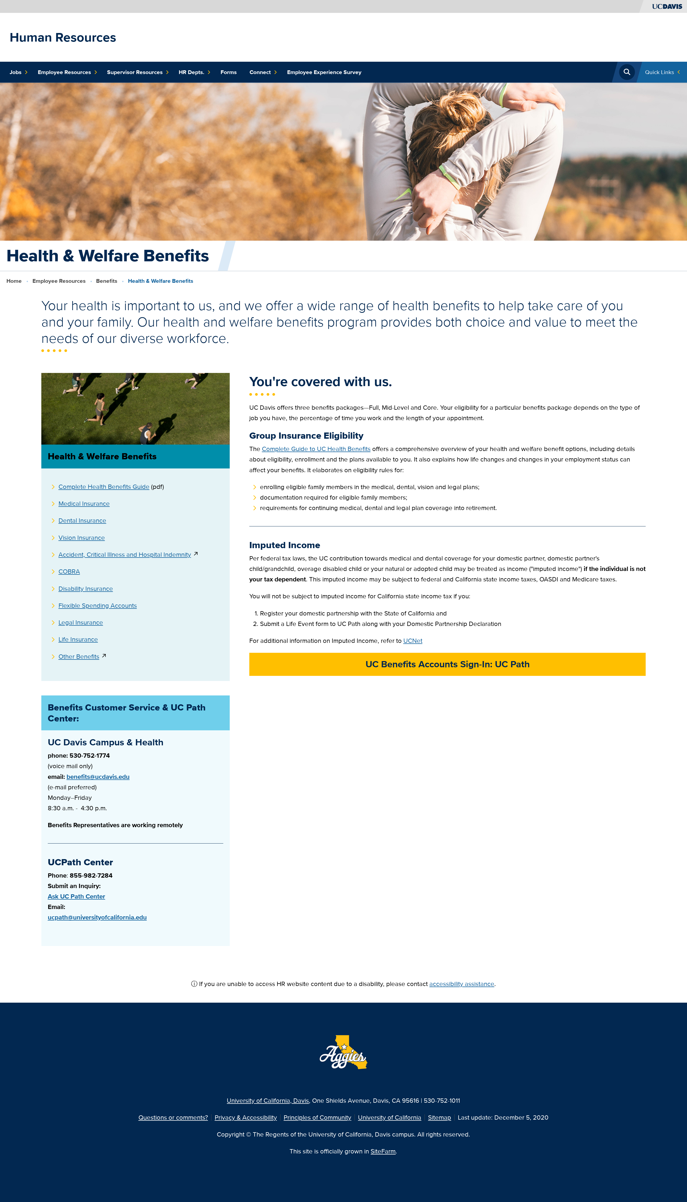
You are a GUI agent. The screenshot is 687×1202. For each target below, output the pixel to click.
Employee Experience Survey (324, 72)
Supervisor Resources (135, 72)
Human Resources (63, 37)
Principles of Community (317, 1117)
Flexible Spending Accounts (98, 605)
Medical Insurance (84, 503)
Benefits (106, 281)
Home (14, 281)
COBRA (69, 571)
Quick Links (659, 72)
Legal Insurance (81, 622)
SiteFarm (383, 1151)
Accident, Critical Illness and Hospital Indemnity (125, 554)
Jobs (15, 72)
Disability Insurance (86, 588)
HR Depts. (191, 72)
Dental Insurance (82, 520)
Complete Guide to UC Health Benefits (316, 448)
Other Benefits (79, 656)
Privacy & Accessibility (246, 1117)
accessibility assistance (461, 983)
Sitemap (439, 1117)
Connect (260, 72)
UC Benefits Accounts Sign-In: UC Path (448, 664)
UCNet (412, 640)
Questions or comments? (173, 1117)
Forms (229, 72)
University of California (389, 1117)
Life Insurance (78, 639)
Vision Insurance (82, 537)
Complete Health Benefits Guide (104, 486)
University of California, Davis (268, 1100)
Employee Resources (64, 72)
